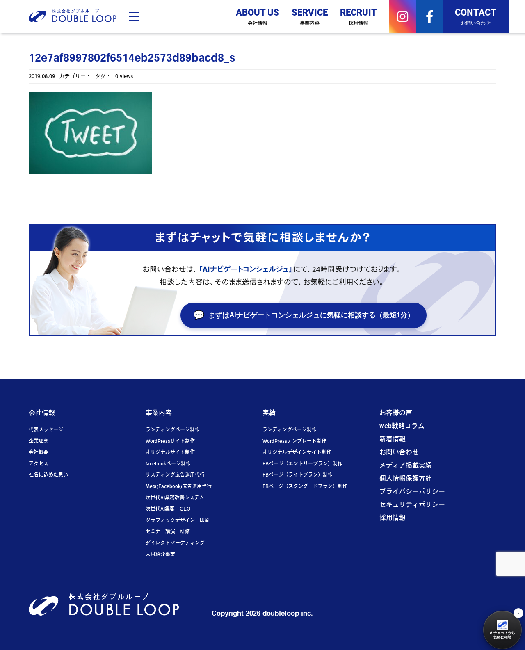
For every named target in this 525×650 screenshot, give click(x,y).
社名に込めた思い (48, 475)
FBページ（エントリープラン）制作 (302, 464)
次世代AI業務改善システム (175, 498)
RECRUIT (358, 16)
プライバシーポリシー (412, 492)
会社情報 (42, 413)
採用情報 (392, 518)
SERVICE (310, 16)
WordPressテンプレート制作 (294, 441)
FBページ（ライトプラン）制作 (297, 475)
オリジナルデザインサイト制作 (296, 452)
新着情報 (392, 439)
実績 (269, 413)
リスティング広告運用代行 (175, 475)
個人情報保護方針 (405, 479)
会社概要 (38, 452)
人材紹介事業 (160, 554)
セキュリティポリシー (412, 505)
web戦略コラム (402, 426)
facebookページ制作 (168, 464)
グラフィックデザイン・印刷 (178, 520)
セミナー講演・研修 (168, 531)
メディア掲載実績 (405, 466)
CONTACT (475, 16)
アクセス (38, 464)
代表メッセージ (46, 430)
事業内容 (159, 413)
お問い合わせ (399, 452)
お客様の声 (395, 413)
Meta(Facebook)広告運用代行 (179, 486)
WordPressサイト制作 (170, 441)
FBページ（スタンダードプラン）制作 (304, 486)
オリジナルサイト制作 (170, 452)
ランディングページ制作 (173, 430)
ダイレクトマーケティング (175, 543)
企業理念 (38, 441)
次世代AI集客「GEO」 (170, 509)
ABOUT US (257, 16)
